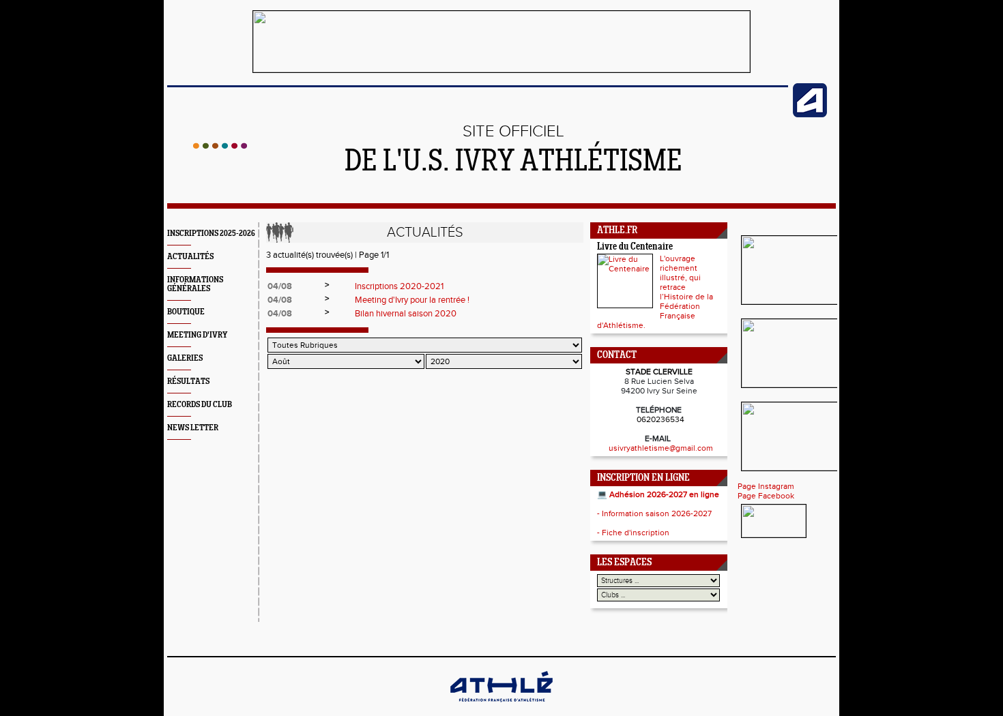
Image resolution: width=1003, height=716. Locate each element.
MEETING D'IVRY (197, 335)
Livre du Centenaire (635, 247)
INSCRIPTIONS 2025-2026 (211, 233)
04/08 (279, 286)
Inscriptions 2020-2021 (399, 286)
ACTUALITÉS (190, 256)
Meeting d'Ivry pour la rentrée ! (412, 300)
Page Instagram (766, 486)
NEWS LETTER (192, 427)
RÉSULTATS (188, 381)
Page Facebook (766, 496)
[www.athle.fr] (810, 114)
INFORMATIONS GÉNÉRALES (195, 284)
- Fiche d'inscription (633, 532)
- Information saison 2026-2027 (654, 513)
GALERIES (185, 358)
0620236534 (660, 419)
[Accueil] (220, 145)
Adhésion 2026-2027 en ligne (664, 494)
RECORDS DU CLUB (199, 404)
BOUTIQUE (186, 312)
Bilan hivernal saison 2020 (405, 313)
